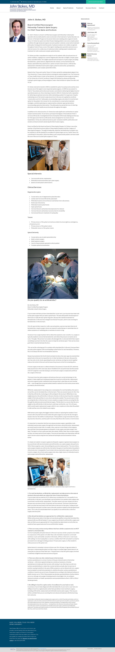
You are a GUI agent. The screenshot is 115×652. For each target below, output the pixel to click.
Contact (101, 8)
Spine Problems (68, 8)
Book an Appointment (96, 1)
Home (52, 8)
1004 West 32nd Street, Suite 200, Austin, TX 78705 (34, 1)
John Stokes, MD (92, 32)
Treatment (79, 8)
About (59, 8)
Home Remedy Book (93, 43)
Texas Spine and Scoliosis (26, 628)
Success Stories (91, 8)
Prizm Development (42, 648)
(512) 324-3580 (15, 1)
